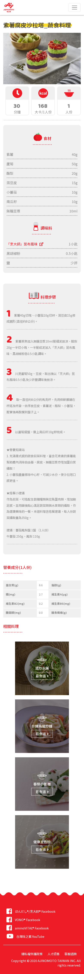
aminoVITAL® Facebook (32, 928)
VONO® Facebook (27, 919)
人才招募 (53, 953)
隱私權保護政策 (31, 953)
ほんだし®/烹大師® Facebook (35, 911)
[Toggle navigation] (74, 7)
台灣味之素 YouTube (30, 936)
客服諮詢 (70, 953)
